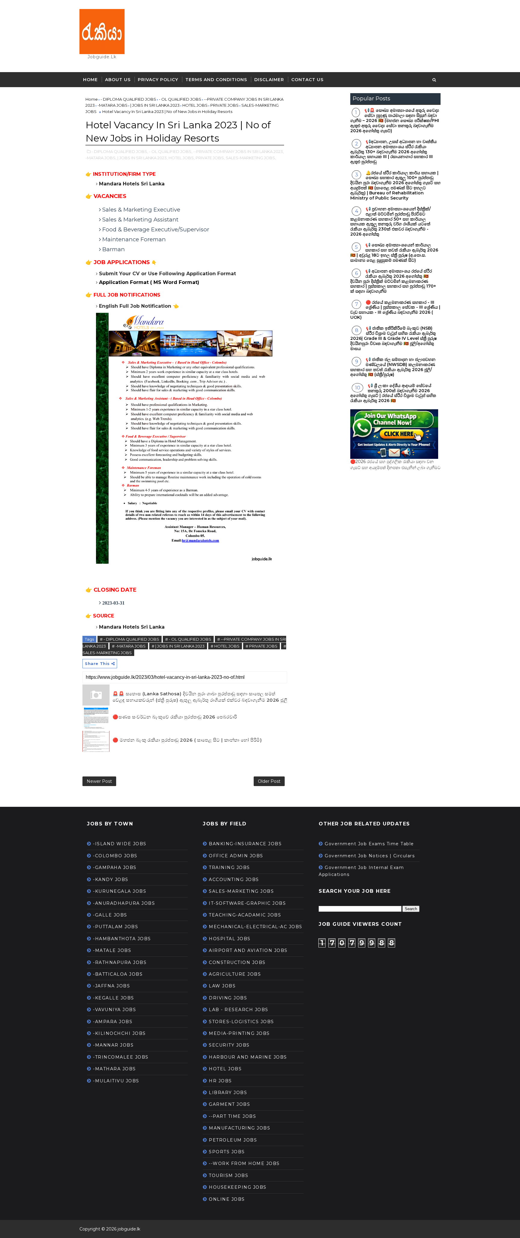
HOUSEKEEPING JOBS (238, 1187)
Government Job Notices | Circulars (370, 855)
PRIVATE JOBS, (210, 157)
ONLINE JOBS (227, 1199)
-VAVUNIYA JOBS (114, 1009)
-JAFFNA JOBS (111, 986)
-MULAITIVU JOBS (116, 1081)
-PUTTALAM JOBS (115, 926)
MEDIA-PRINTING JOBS (239, 1033)
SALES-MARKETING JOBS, (251, 157)
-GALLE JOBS (110, 915)
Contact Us (307, 79)
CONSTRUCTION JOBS (237, 962)
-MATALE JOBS (112, 950)
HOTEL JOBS (225, 1069)
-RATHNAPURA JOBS (120, 962)
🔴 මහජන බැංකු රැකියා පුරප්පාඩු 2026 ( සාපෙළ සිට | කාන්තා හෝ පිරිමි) (187, 740)
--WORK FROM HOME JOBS (244, 1163)
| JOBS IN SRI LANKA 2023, (142, 157)
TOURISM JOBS (228, 1175)
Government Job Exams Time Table (369, 843)
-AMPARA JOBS (112, 1021)
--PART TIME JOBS (232, 1116)
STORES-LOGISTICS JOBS (241, 1021)
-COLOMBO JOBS (115, 855)
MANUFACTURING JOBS (239, 1128)
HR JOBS (220, 1081)
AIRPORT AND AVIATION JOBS (248, 950)
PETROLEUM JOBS (233, 1140)
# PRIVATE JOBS (261, 646)
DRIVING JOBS (228, 998)
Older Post (269, 781)
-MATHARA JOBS (114, 1069)
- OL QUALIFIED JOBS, (170, 151)
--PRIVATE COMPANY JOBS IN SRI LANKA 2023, (238, 151)
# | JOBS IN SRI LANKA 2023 (178, 646)
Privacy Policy (158, 79)
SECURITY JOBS (229, 1045)
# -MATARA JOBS (129, 646)
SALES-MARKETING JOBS (241, 891)
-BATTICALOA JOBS (118, 974)
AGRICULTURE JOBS (235, 974)
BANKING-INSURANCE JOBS (245, 843)
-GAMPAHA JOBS (115, 867)
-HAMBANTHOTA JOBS (122, 938)
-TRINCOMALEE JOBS (121, 1057)
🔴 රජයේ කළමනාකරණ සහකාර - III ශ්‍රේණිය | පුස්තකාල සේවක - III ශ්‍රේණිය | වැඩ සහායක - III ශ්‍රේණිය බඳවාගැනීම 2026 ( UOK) (395, 310)
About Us (118, 79)
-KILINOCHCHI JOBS (119, 1033)
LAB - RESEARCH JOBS (238, 1009)
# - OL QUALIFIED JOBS (188, 639)
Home (90, 79)
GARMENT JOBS (229, 1104)
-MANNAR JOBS (113, 1045)
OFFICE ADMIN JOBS (236, 855)
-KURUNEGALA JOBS (119, 891)
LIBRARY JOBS (228, 1092)
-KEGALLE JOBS (113, 998)
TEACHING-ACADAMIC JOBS (245, 915)
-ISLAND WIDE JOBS (120, 843)
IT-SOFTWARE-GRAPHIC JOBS (247, 903)
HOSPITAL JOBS (230, 938)
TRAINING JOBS (229, 867)
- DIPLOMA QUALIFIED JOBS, (119, 151)
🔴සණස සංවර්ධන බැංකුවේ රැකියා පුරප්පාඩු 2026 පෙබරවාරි (175, 717)
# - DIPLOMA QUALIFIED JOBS (129, 639)
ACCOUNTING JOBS (234, 879)
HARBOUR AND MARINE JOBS (248, 1057)
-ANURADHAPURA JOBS (124, 903)
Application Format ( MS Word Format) (149, 282)
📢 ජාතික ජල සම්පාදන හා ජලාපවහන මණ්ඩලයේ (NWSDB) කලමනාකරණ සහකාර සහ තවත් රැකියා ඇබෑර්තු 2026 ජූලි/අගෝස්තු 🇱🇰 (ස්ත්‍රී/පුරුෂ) (392, 367)
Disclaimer (269, 79)
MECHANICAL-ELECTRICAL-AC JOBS (255, 926)
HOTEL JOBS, (182, 157)
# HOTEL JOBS (225, 646)
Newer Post (99, 781)
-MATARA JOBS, (100, 157)
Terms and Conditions (216, 79)
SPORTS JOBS (227, 1151)
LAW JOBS (222, 986)
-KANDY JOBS (110, 879)
